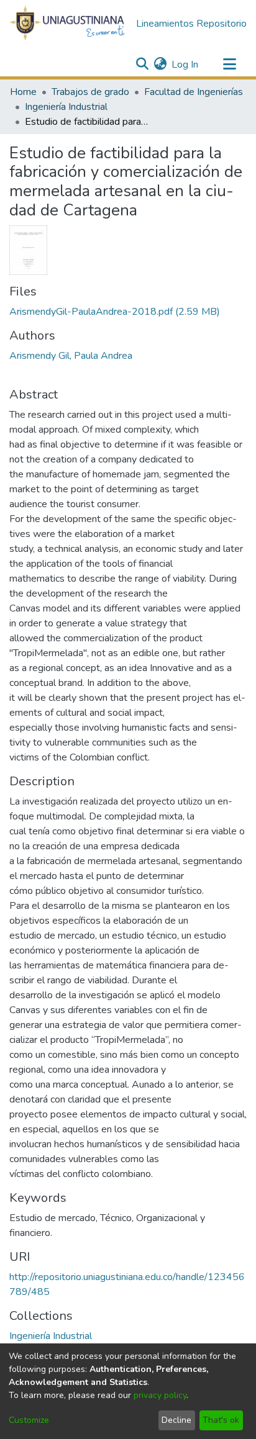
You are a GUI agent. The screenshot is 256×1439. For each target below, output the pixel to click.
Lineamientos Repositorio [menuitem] (191, 23)
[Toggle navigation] (229, 64)
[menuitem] (160, 64)
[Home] (67, 24)
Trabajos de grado (90, 92)
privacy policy (160, 1395)
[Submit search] (142, 64)
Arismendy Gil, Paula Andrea (70, 356)
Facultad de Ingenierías (193, 92)
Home (23, 92)
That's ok (221, 1420)
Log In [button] (185, 64)
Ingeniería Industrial (66, 107)
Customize (29, 1420)
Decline (176, 1420)
